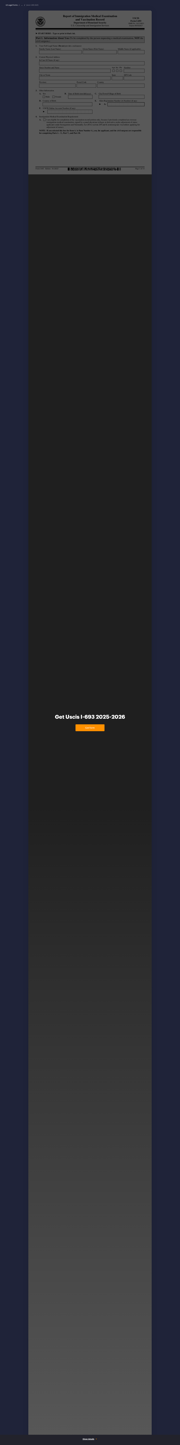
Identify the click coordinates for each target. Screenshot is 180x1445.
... (22, 5)
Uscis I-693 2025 (32, 5)
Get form (90, 727)
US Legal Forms (12, 5)
